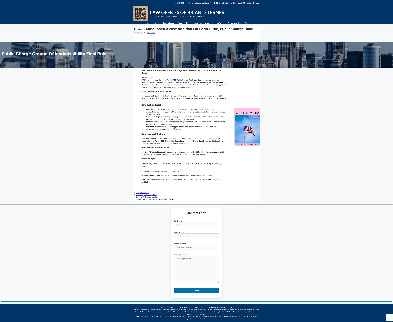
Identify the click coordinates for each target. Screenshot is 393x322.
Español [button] (218, 23)
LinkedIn (240, 3)
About (157, 23)
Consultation (168, 23)
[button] (246, 23)
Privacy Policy (213, 307)
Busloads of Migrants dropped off (147, 197)
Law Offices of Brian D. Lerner (187, 12)
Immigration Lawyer (142, 193)
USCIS (154, 195)
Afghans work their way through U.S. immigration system (155, 199)
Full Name (178, 221)
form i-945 (139, 195)
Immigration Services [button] (201, 23)
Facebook (249, 3)
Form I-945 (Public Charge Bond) (180, 80)
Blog (187, 23)
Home (148, 23)
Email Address (179, 232)
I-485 (218, 96)
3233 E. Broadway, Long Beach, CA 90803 (224, 3)
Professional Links (234, 23)
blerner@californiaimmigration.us (199, 3)
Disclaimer (223, 307)
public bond (147, 195)
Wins (180, 23)
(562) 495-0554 (181, 3)
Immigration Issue (181, 255)
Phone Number (180, 243)
